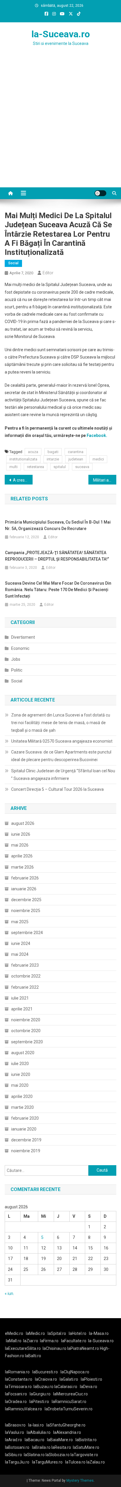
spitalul (59, 467)
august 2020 (22, 1052)
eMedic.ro (14, 1333)
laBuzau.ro (43, 1386)
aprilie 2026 (22, 856)
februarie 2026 (25, 878)
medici (98, 459)
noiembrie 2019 (25, 1150)
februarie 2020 (25, 1118)
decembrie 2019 (26, 1140)
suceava (82, 467)
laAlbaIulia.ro (39, 1432)
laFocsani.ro (16, 1394)
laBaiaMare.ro (60, 1439)
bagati (53, 452)
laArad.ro (13, 1439)
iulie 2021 (20, 998)
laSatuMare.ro (86, 1447)
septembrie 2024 (27, 932)
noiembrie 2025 (25, 910)
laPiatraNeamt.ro (83, 1348)
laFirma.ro (49, 1340)
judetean (75, 459)
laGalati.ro (69, 1379)
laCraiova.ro (46, 1379)
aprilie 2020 (22, 1096)
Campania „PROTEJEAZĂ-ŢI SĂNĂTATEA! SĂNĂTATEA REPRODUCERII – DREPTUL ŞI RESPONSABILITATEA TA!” (57, 555)
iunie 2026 (20, 834)
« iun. (9, 1293)
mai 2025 (19, 921)
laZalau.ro (95, 1462)
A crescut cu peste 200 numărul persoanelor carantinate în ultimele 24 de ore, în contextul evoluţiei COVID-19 (23, 480)
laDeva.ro (88, 1386)
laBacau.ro (34, 1439)
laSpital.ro (57, 1333)
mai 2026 (19, 845)
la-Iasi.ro (36, 1425)
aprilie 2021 (22, 1009)
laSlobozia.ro (58, 1454)
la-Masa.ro (99, 1333)
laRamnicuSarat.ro (69, 1401)
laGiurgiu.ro (41, 1394)
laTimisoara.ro (18, 1386)
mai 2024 (19, 954)
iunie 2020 (20, 1074)
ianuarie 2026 (23, 889)
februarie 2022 (25, 987)
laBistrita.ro (86, 1439)
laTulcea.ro (75, 1462)
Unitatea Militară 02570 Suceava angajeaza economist (61, 741)
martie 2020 (22, 1107)
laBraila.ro (41, 1447)
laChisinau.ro (54, 1348)
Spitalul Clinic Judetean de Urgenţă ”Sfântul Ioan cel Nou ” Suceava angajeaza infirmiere (63, 774)
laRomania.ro (17, 1372)
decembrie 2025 (26, 899)
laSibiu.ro (13, 1454)
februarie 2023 (25, 965)
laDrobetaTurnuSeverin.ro (69, 1409)
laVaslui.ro (16, 1432)
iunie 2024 (20, 943)
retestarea (35, 467)
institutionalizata (23, 459)
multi (13, 467)
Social (13, 263)
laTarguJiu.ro (18, 1462)
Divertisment (23, 637)
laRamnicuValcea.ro (23, 1409)
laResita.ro (61, 1447)
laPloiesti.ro (91, 1379)
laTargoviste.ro (84, 1454)
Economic (20, 648)
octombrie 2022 (26, 976)
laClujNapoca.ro (74, 1372)
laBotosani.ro (17, 1447)
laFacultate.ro (73, 1340)
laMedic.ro (36, 1333)
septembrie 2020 (27, 1041)
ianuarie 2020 (23, 1129)
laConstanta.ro (18, 1379)
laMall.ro (13, 1340)
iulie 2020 (20, 1063)
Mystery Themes (80, 1480)
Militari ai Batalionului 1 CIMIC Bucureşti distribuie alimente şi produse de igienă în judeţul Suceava (104, 480)
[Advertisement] (60, 123)
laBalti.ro (33, 1355)
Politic (16, 670)
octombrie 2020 (26, 1030)
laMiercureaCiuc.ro (70, 1394)
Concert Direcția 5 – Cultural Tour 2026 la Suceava (57, 789)
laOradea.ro (16, 1401)
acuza (33, 452)
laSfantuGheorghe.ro (65, 1425)
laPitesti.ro (39, 1401)
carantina (75, 452)
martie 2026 (22, 867)
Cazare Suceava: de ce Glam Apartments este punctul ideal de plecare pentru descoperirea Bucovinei (61, 756)
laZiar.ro (30, 1340)
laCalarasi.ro (65, 1386)
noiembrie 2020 (25, 1019)
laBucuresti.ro (45, 1372)
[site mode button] (100, 193)
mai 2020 (19, 1085)
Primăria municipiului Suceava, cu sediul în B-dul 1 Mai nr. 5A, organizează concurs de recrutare (58, 525)
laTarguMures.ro (47, 1462)
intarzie (53, 459)
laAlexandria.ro (67, 1432)
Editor (48, 272)
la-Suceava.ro (60, 34)
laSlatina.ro (34, 1454)
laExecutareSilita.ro (23, 1348)
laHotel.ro (77, 1333)
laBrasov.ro (15, 1425)
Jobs (15, 659)
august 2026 (22, 823)
